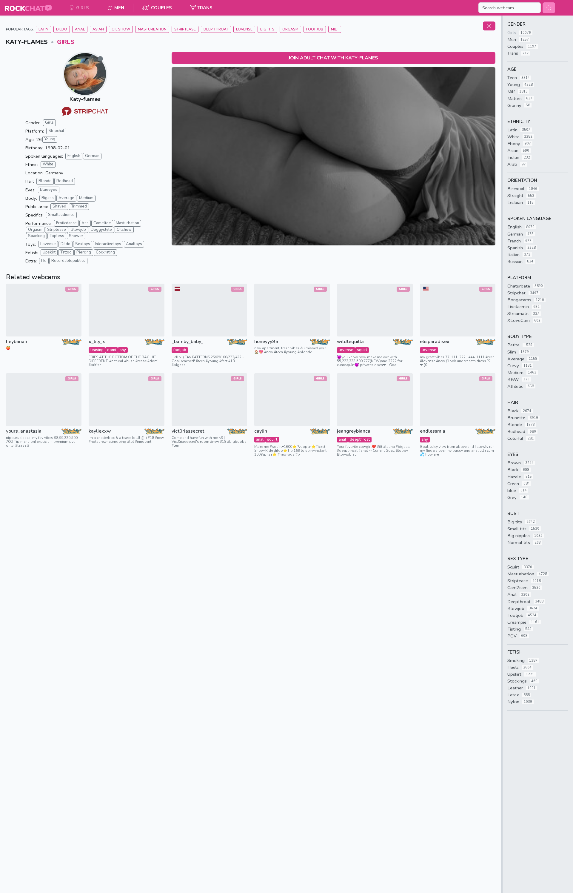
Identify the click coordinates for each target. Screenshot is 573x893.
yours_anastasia (23, 431)
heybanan (16, 342)
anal (260, 439)
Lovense (244, 29)
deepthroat (360, 439)
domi (111, 350)
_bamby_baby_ (187, 342)
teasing (97, 350)
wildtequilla (350, 342)
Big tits (267, 29)
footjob (179, 350)
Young (49, 139)
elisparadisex (434, 342)
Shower (76, 236)
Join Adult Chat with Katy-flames (333, 58)
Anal (80, 29)
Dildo (61, 29)
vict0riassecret (188, 431)
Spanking (36, 236)
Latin (43, 29)
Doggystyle (101, 229)
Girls (65, 42)
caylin (260, 431)
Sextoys (82, 244)
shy (123, 350)
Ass (85, 223)
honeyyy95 (266, 342)
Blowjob (78, 229)
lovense (346, 350)
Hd (44, 260)
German (92, 156)
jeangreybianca (353, 431)
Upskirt (49, 252)
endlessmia (432, 431)
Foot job (314, 29)
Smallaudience (61, 214)
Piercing (83, 252)
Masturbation (152, 29)
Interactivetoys (108, 244)
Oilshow (124, 229)
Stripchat (56, 130)
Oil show (121, 29)
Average (66, 198)
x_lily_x (97, 342)
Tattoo (66, 252)
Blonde (45, 181)
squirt (362, 350)
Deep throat (216, 29)
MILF (334, 29)
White (48, 164)
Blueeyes (48, 189)
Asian (98, 29)
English (73, 156)
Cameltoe (102, 223)
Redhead (64, 181)
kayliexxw (100, 431)
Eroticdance (66, 223)
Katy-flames (85, 99)
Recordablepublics (68, 260)
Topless (57, 236)
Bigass (47, 198)
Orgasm (290, 29)
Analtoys (134, 244)
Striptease (185, 29)
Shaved (59, 206)
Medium (86, 198)
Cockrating (105, 252)
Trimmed (79, 206)
